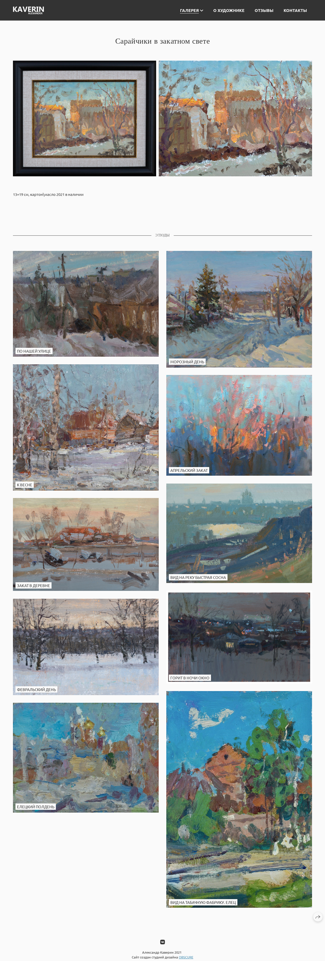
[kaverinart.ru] (28, 10)
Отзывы (264, 10)
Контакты (295, 10)
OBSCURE (186, 957)
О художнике (229, 10)
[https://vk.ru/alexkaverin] (162, 941)
